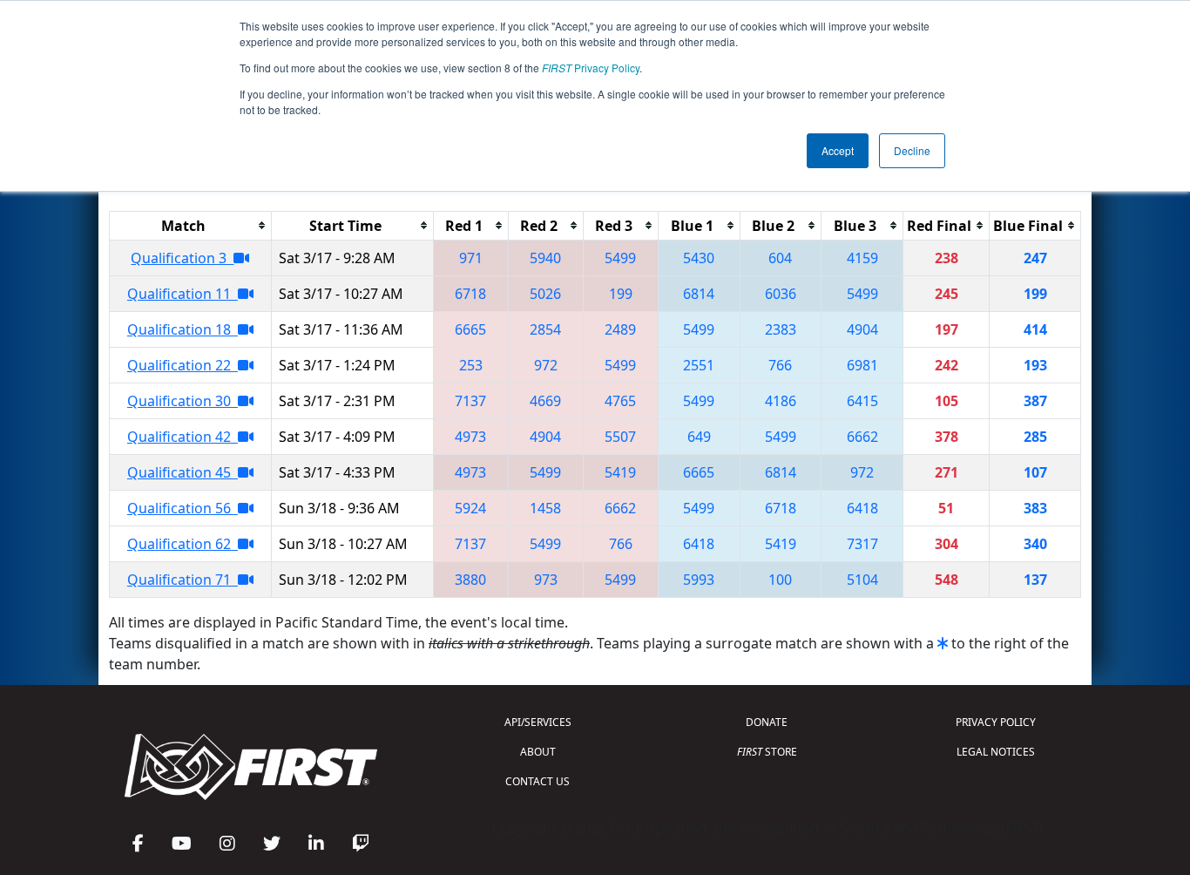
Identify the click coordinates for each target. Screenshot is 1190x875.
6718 (470, 293)
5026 (545, 293)
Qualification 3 (182, 258)
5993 (698, 579)
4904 (862, 329)
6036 (780, 293)
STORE (767, 751)
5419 (620, 472)
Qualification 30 (182, 400)
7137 (470, 400)
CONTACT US (537, 781)
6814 (698, 293)
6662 (862, 436)
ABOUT (538, 751)
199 (620, 293)
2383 (780, 329)
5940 (545, 258)
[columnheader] (191, 225)
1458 (545, 508)
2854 (545, 329)
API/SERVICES (537, 722)
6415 (862, 400)
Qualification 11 (182, 293)
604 (780, 258)
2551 (698, 365)
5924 (470, 508)
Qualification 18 (182, 329)
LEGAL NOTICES (996, 751)
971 (471, 258)
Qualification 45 (182, 472)
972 (546, 365)
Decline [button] (912, 150)
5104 (862, 579)
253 (471, 365)
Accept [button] (838, 150)
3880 (470, 579)
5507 (620, 436)
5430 (698, 258)
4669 (545, 400)
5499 (620, 258)
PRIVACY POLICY (996, 722)
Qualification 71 (182, 579)
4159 (862, 258)
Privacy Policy (590, 67)
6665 (470, 329)
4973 (470, 436)
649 (699, 436)
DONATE (767, 722)
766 (780, 365)
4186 (780, 400)
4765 (620, 400)
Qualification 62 (182, 543)
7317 (862, 543)
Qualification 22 (182, 365)
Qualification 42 (182, 436)
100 (780, 579)
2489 (620, 329)
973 (546, 579)
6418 (862, 508)
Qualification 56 (182, 508)
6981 (862, 365)
